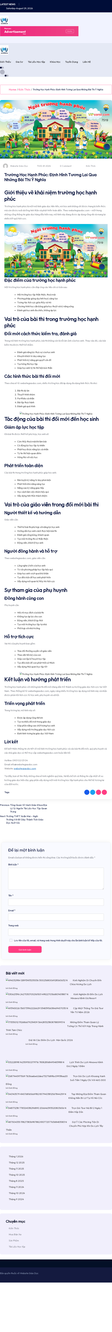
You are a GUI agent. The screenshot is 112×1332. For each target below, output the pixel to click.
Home (12, 89)
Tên (10, 895)
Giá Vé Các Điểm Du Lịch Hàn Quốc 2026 (31, 1261)
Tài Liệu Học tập (36, 61)
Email (11, 910)
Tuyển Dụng (71, 61)
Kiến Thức (25, 89)
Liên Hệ (87, 61)
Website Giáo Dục (19, 166)
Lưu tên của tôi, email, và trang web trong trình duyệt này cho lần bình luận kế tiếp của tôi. (58, 940)
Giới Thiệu (5, 61)
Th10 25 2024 (44, 166)
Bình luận (13, 864)
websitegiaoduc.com (25, 768)
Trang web (13, 925)
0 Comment (66, 166)
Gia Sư (19, 61)
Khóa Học (55, 61)
